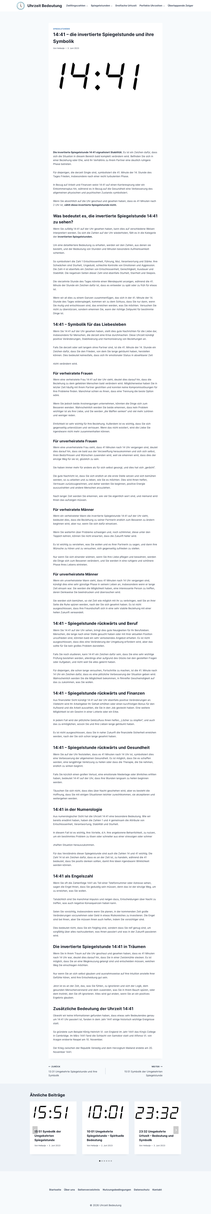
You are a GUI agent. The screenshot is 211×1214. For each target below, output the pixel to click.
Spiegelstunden (61, 29)
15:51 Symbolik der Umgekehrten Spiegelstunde (143, 1071)
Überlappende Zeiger (180, 5)
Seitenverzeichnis (89, 1189)
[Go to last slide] (35, 1130)
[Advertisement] (105, 129)
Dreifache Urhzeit (126, 5)
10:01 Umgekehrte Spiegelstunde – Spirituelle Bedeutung (105, 1136)
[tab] (99, 1161)
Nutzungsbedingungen (117, 1189)
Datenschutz (142, 1189)
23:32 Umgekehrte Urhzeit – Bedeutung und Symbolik (156, 1136)
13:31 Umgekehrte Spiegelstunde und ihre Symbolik (73, 1071)
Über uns (69, 1189)
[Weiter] (176, 1130)
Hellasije (61, 48)
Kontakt (157, 1189)
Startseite (55, 1189)
